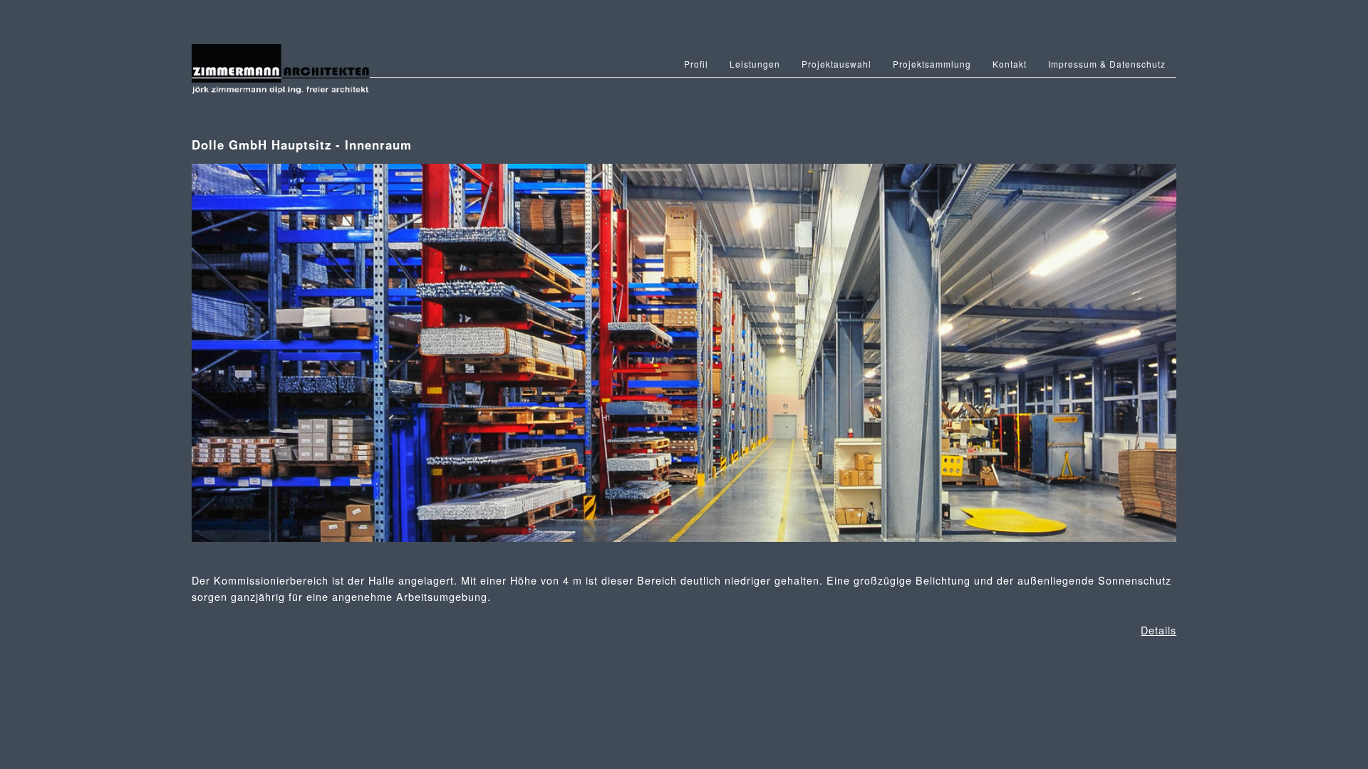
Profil (696, 64)
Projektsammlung (932, 64)
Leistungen (755, 64)
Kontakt (1010, 64)
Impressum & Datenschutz (1107, 64)
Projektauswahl (836, 64)
